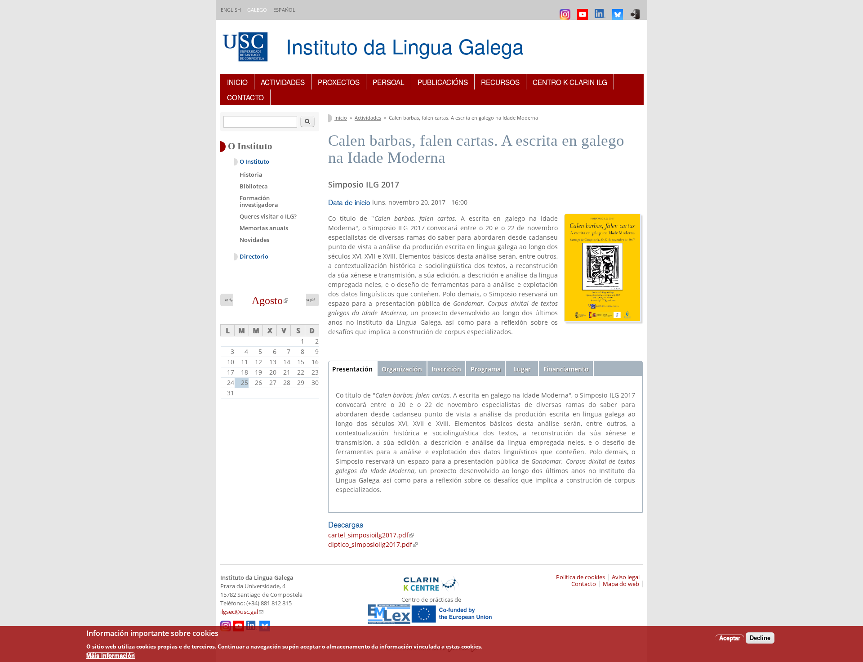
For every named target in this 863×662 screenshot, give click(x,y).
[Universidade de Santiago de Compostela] (246, 48)
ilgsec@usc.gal (241, 612)
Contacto (245, 97)
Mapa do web (621, 584)
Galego (257, 9)
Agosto (270, 300)
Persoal (389, 82)
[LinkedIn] (601, 10)
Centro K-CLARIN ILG (570, 82)
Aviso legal (626, 577)
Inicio (237, 82)
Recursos (500, 82)
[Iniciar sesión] (636, 10)
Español (284, 9)
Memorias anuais (264, 228)
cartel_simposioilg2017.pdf (371, 535)
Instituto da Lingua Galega (405, 45)
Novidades (254, 240)
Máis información (110, 655)
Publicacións (443, 82)
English (231, 9)
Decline (760, 637)
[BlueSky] (618, 10)
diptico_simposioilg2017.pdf (373, 544)
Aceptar (729, 637)
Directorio (254, 256)
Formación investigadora (259, 201)
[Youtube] (583, 10)
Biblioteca (254, 186)
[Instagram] (566, 10)
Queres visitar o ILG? (268, 216)
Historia (251, 174)
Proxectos (339, 82)
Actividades (283, 82)
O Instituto (254, 162)
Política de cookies (580, 577)
